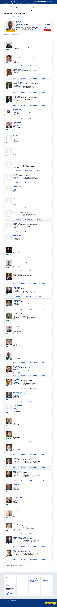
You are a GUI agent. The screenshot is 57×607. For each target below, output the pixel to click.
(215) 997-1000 (15, 112)
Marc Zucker (16, 550)
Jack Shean (15, 174)
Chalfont (7, 584)
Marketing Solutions (36, 3)
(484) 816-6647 (15, 435)
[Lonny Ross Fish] (9, 290)
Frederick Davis (17, 69)
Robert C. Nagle (17, 149)
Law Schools (22, 3)
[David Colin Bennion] (9, 513)
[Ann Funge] (9, 526)
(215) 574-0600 (15, 382)
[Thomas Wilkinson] (9, 474)
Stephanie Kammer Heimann (20, 537)
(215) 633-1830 (15, 59)
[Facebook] (11, 600)
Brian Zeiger (16, 366)
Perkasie (7, 583)
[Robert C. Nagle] (9, 151)
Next (28, 562)
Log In (47, 1)
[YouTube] (10, 600)
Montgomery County (9, 593)
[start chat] (54, 603)
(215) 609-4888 (19, 24)
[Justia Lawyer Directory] (8, 1)
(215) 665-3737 (15, 474)
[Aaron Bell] (9, 355)
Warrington (7, 585)
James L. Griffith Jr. (17, 340)
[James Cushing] (9, 303)
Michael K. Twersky (17, 162)
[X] (15, 600)
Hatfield (7, 586)
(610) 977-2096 (15, 329)
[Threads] (13, 600)
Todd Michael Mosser (18, 274)
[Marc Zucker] (9, 553)
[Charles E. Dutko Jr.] (9, 316)
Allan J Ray (15, 458)
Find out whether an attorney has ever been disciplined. (34, 580)
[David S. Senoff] (9, 99)
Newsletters (31, 3)
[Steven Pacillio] (9, 434)
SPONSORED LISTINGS (8, 18)
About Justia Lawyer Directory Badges (46, 580)
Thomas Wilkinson (17, 471)
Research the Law (16, 3)
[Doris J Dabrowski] (9, 408)
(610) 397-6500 (15, 138)
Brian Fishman (16, 261)
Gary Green (16, 379)
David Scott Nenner (18, 445)
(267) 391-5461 (15, 45)
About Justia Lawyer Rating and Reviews (47, 585)
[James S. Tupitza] (9, 487)
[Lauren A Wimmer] (9, 250)
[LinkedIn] (8, 600)
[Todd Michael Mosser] (9, 276)
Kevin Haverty (16, 418)
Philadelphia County (9, 594)
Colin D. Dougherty (17, 198)
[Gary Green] (9, 382)
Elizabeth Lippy (17, 109)
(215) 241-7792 (15, 553)
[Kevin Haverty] (9, 421)
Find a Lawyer (6, 3)
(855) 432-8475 (15, 72)
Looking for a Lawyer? (49, 603)
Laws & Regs (26, 3)
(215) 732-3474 (15, 290)
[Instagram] (12, 600)
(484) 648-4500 (15, 316)
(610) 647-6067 (15, 395)
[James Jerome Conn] (9, 226)
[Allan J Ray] (9, 461)
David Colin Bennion (18, 510)
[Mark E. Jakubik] (9, 238)
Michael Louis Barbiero (18, 56)
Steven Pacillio (16, 432)
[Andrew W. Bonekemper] (9, 213)
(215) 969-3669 (15, 226)
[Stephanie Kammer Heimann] (9, 539)
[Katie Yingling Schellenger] (9, 500)
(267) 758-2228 (15, 264)
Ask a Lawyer (11, 3)
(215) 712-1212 (15, 250)
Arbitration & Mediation (21, 579)
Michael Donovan (17, 392)
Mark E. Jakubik (17, 235)
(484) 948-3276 (15, 461)
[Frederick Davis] (9, 72)
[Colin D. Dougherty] (9, 201)
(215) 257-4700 (15, 99)
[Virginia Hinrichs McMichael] (9, 329)
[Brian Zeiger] (9, 369)
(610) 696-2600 (15, 487)
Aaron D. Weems (17, 135)
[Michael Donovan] (9, 395)
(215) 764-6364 (15, 85)
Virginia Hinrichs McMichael (20, 326)
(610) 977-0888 (15, 527)
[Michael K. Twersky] (9, 164)
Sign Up (51, 1)
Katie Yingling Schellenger (19, 497)
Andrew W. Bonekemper (19, 211)
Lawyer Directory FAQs (46, 581)
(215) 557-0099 (15, 421)
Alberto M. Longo (17, 186)
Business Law (20, 580)
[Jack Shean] (9, 177)
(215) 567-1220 (15, 277)
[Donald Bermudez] (9, 45)
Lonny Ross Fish (17, 287)
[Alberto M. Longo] (9, 189)
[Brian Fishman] (9, 263)
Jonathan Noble (17, 122)
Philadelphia (7, 580)
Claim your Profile (45, 582)
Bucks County (8, 592)
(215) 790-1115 (15, 408)
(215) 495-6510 (15, 342)
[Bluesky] (14, 600)
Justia (7, 600)
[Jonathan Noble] (9, 125)
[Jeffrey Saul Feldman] (9, 85)
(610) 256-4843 (15, 125)
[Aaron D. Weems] (9, 138)
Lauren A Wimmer (17, 247)
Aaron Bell (18, 21)
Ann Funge (15, 524)
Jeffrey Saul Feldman (18, 82)
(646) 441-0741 (15, 513)
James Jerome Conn (18, 223)
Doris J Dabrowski (17, 405)
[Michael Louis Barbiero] (9, 58)
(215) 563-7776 (15, 303)
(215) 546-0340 (15, 369)
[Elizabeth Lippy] (9, 112)
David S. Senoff (16, 96)
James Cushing (16, 300)
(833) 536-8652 (15, 540)
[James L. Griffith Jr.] (9, 342)
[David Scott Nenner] (9, 447)
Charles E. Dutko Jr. (17, 313)
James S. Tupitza (17, 484)
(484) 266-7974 (15, 500)
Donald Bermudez (17, 43)
